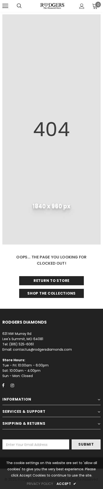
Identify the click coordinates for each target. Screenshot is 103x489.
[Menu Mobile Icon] (5, 6)
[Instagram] (12, 385)
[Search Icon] (19, 6)
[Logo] (52, 6)
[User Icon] (81, 6)
